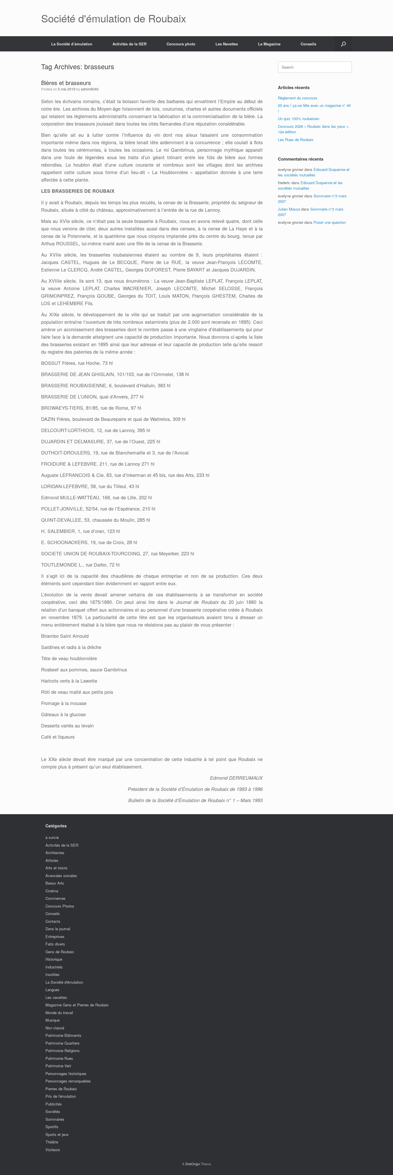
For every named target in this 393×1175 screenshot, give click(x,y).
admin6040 (90, 88)
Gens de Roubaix (59, 951)
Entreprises (54, 936)
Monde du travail (59, 1012)
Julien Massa (289, 209)
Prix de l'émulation (60, 1096)
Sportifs (51, 1126)
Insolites (52, 974)
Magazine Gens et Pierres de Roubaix (77, 1005)
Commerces (55, 898)
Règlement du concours (297, 98)
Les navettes (56, 997)
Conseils (308, 44)
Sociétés (52, 1111)
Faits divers (55, 944)
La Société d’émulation (71, 44)
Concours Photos (59, 906)
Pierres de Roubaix (61, 1088)
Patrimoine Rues (59, 1058)
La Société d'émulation (64, 982)
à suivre (52, 837)
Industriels (54, 967)
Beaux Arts (54, 883)
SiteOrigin (192, 1163)
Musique (52, 1020)
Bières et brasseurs (66, 82)
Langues (52, 989)
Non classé (54, 1027)
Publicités (53, 1104)
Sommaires (54, 1119)
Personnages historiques (66, 1073)
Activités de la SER (129, 44)
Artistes (51, 860)
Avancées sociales (61, 875)
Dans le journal (57, 928)
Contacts (52, 921)
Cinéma (51, 890)
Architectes (54, 852)
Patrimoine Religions (62, 1050)
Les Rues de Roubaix (296, 139)
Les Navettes (226, 44)
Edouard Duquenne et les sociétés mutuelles (314, 172)
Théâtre (51, 1142)
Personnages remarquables (68, 1081)
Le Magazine (269, 44)
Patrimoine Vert (58, 1065)
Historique (53, 959)
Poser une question (330, 222)
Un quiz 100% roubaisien (298, 118)
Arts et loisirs (56, 867)
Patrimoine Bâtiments (63, 1035)
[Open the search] (343, 43)
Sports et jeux (57, 1134)
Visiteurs (52, 1149)
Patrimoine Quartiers (62, 1043)
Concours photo (181, 44)
